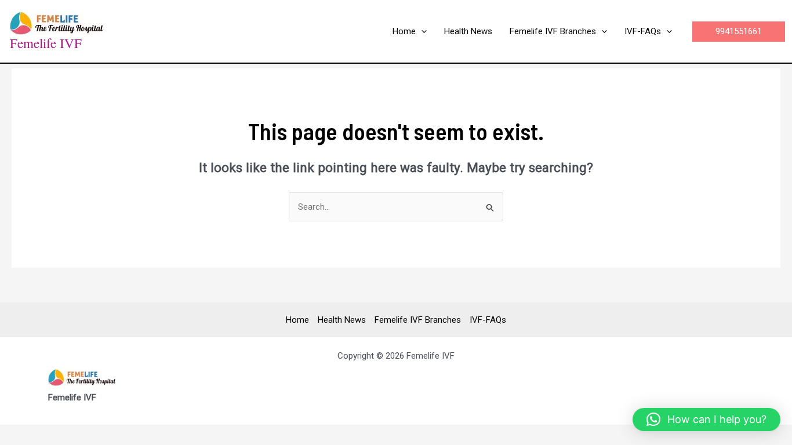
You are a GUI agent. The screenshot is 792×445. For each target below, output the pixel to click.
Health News (342, 320)
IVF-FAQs (488, 320)
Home (297, 320)
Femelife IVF (46, 43)
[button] (421, 31)
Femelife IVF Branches (418, 320)
